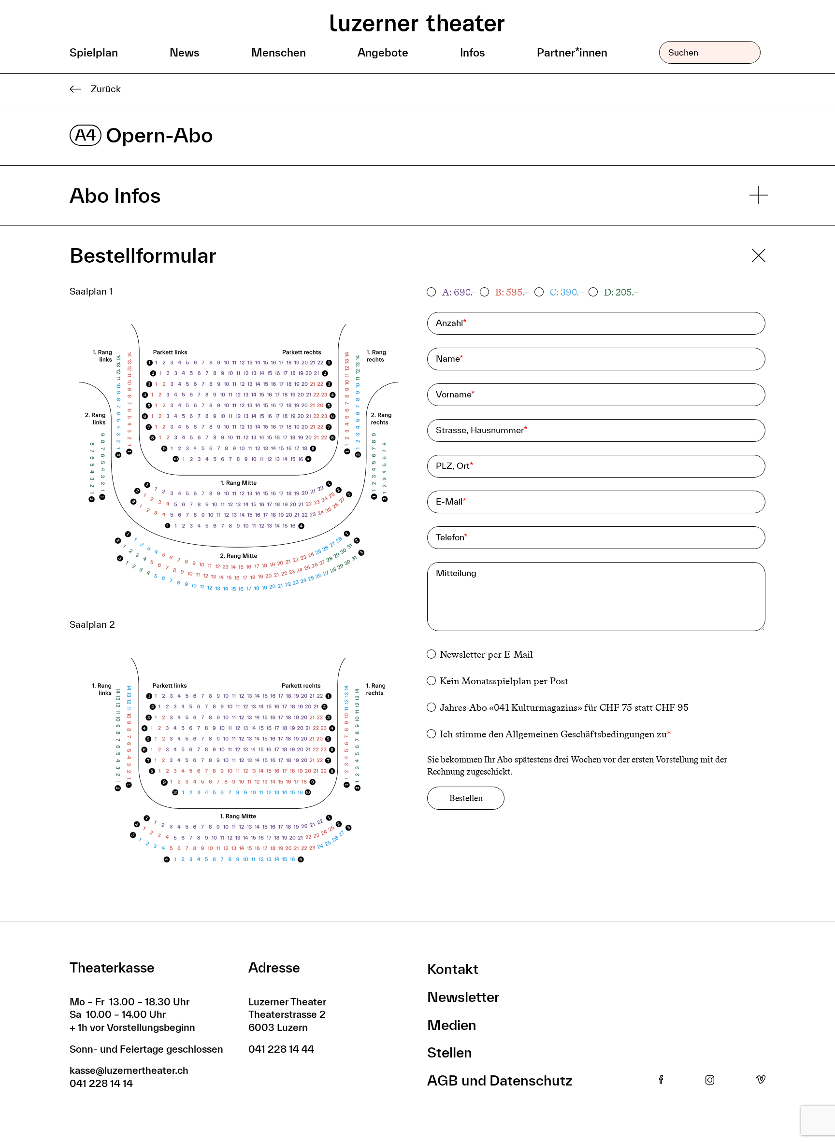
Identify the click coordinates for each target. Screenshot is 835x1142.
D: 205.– (621, 292)
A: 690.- (458, 292)
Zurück (106, 89)
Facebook (661, 1080)
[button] (239, 461)
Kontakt (452, 969)
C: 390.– (567, 292)
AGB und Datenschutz (499, 1080)
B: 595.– (512, 292)
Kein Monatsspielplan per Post (504, 681)
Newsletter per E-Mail (486, 654)
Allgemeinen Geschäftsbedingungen (579, 734)
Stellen (449, 1052)
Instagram (709, 1080)
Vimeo (760, 1080)
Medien (451, 1025)
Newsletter (463, 997)
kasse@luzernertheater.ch (129, 1070)
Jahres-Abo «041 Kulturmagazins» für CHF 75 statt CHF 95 (564, 707)
